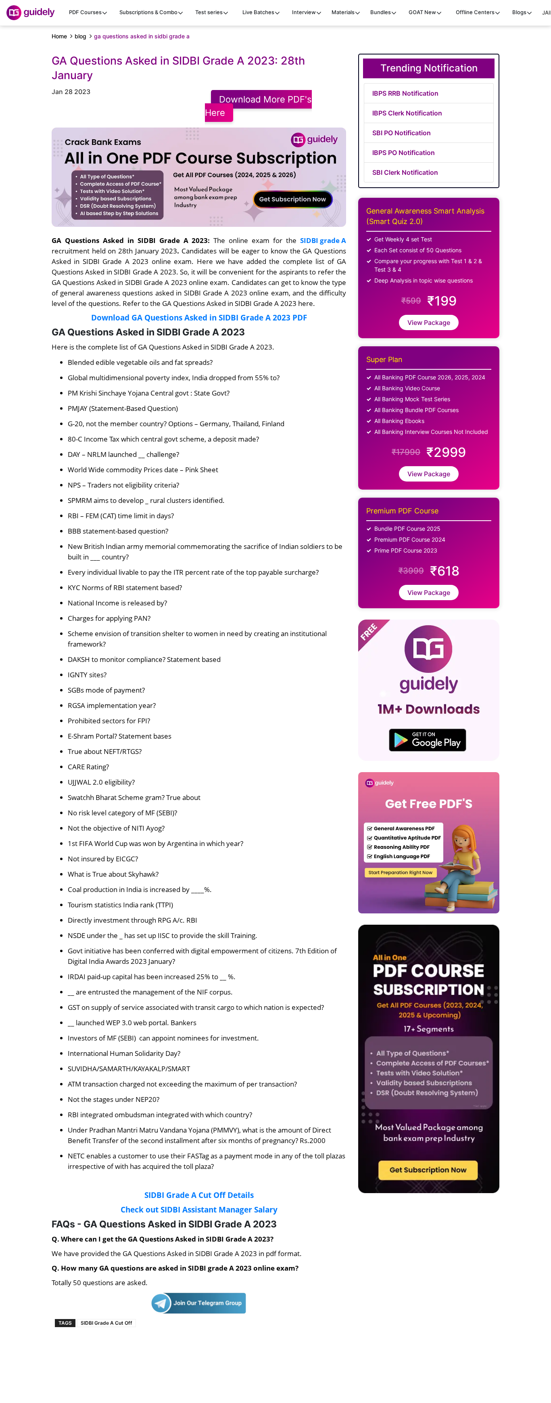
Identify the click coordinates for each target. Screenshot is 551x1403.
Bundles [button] (380, 12)
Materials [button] (343, 12)
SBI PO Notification (401, 133)
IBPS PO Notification (403, 153)
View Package (428, 322)
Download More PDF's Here (258, 106)
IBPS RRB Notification (405, 93)
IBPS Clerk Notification (407, 113)
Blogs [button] (519, 12)
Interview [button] (304, 12)
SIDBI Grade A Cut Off (106, 1323)
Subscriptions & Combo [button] (148, 12)
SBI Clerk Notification (405, 172)
